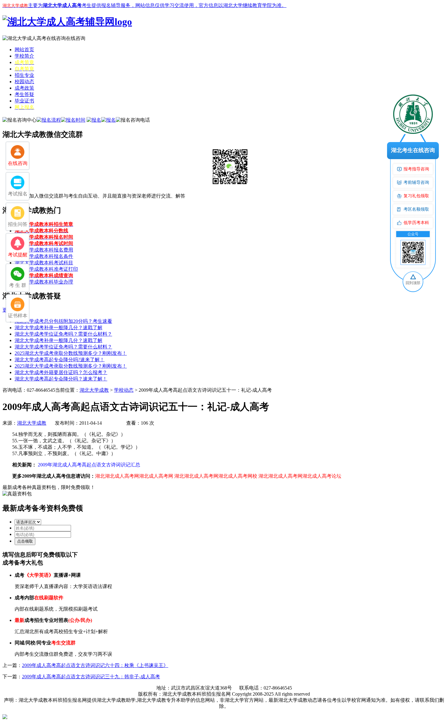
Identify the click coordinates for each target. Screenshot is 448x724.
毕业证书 (24, 100)
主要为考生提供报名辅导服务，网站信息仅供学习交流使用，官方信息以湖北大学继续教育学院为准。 (144, 5)
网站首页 (24, 49)
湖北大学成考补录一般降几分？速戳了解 (58, 327)
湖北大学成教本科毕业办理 (44, 281)
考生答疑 (24, 94)
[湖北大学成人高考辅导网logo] (67, 21)
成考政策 (24, 88)
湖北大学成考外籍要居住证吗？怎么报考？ (61, 372)
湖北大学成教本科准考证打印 (46, 269)
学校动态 (123, 390)
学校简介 (24, 56)
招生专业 (24, 75)
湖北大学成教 (94, 390)
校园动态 (24, 81)
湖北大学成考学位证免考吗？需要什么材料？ (63, 334)
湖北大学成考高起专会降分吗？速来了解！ (61, 378)
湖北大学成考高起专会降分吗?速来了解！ (60, 359)
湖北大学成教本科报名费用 (44, 249)
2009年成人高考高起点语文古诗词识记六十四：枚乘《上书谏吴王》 (95, 665)
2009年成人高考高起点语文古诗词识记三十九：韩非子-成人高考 (91, 676)
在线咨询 (75, 38)
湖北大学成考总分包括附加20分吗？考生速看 (63, 321)
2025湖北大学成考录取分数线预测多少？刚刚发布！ (71, 353)
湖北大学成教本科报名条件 (44, 256)
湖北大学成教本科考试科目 (44, 262)
